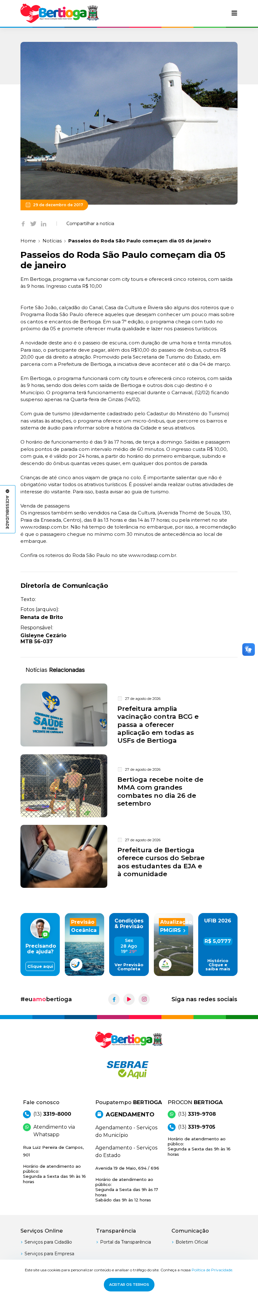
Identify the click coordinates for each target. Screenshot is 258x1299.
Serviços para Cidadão (48, 1242)
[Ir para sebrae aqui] (129, 1069)
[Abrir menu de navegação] (234, 13)
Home (28, 241)
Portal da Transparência (125, 1242)
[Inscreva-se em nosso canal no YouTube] (129, 999)
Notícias (52, 241)
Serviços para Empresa (49, 1253)
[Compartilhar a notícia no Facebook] (23, 223)
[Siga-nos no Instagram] (144, 999)
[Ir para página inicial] (59, 13)
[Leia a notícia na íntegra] (129, 715)
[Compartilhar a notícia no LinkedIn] (43, 223)
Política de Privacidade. (212, 1270)
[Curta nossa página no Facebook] (114, 999)
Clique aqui (40, 966)
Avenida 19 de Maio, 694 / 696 (127, 1184)
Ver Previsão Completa (129, 967)
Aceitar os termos (129, 1284)
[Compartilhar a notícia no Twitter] (33, 223)
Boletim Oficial (192, 1242)
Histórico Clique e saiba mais (217, 965)
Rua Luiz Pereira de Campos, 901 (54, 1164)
